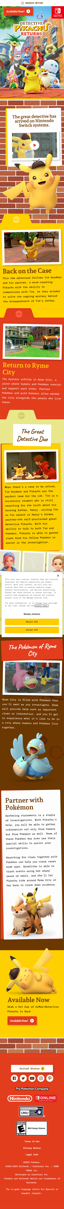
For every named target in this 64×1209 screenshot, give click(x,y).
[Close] (58, 575)
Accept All (32, 630)
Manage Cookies (32, 614)
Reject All (32, 622)
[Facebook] (14, 1080)
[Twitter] (23, 1080)
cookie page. (41, 606)
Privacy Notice (32, 1148)
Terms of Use (32, 1141)
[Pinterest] (49, 1080)
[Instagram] (40, 1080)
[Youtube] (32, 1080)
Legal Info (32, 1154)
